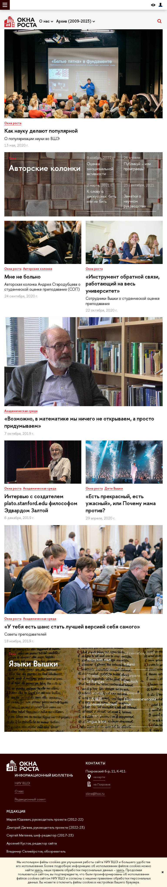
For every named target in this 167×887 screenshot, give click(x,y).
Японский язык (99, 659)
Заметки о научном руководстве (135, 201)
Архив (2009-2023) (74, 21)
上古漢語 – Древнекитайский (102, 701)
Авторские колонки (44, 167)
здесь (38, 870)
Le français (95, 681)
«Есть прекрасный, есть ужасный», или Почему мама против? (121, 503)
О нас (45, 21)
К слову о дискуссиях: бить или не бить (101, 196)
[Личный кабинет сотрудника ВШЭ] (160, 5)
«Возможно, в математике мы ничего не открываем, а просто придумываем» (79, 422)
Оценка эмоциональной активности (100, 169)
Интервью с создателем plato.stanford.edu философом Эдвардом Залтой (40, 503)
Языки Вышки (33, 663)
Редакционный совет (30, 799)
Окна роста (12, 123)
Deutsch (131, 681)
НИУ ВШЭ (22, 783)
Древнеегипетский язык (140, 701)
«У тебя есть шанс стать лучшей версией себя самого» (72, 626)
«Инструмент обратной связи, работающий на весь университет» (123, 284)
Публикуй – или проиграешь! (137, 166)
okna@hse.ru (95, 793)
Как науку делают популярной (41, 130)
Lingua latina (96, 721)
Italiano (129, 664)
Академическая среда (20, 411)
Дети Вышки (113, 488)
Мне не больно (22, 276)
